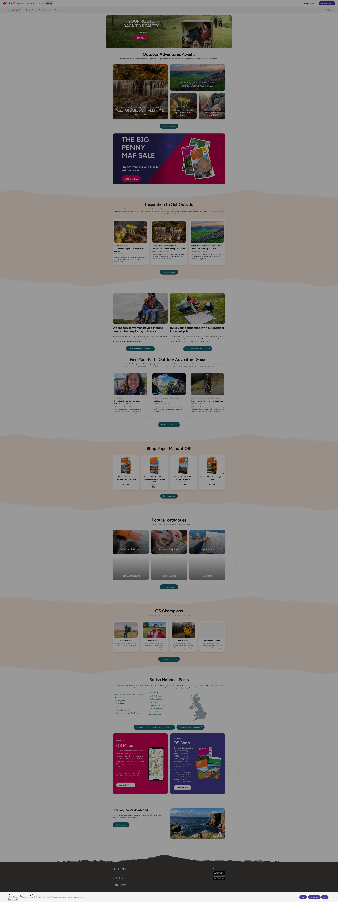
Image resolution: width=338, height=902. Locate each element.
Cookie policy (13, 899)
